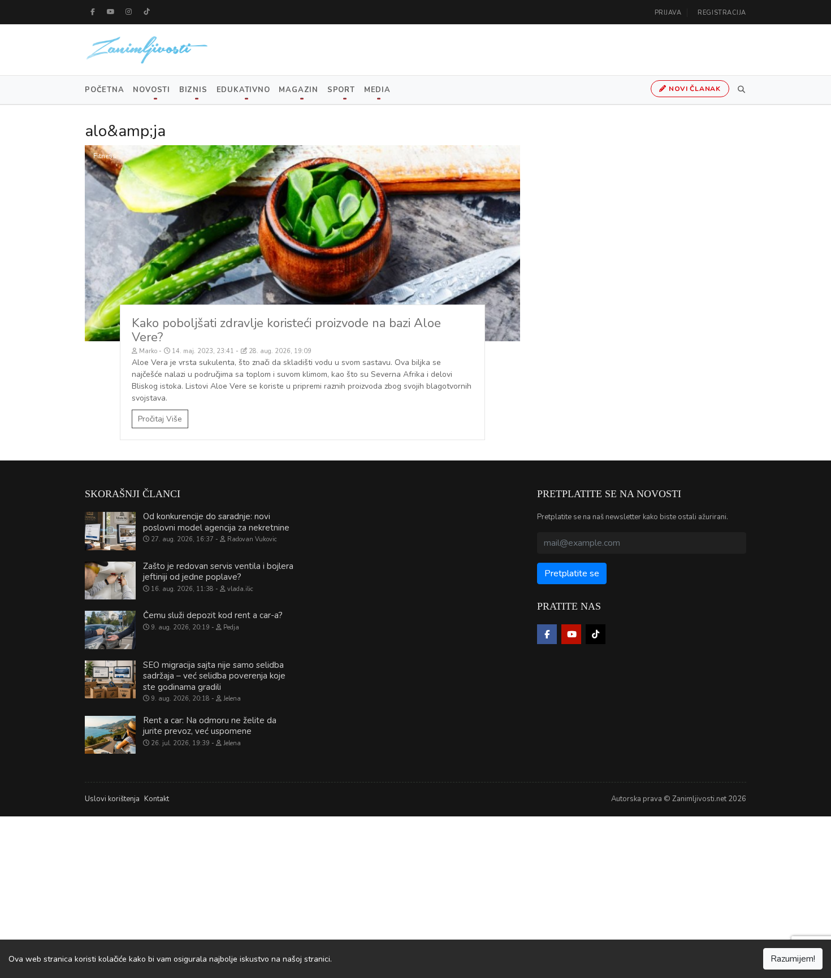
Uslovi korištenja (112, 799)
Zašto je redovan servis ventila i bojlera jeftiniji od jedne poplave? (218, 571)
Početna (104, 90)
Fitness (104, 155)
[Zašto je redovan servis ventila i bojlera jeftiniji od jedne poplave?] (110, 581)
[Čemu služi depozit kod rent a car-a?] (110, 630)
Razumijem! (793, 959)
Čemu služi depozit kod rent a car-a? (213, 615)
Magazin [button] (298, 90)
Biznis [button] (193, 90)
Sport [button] (341, 90)
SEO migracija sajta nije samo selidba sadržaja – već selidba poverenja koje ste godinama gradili (214, 676)
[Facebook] (93, 12)
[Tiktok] (147, 12)
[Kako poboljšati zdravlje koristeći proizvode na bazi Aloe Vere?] (302, 243)
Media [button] (377, 90)
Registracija (722, 12)
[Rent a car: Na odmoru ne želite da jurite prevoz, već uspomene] (110, 735)
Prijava (668, 12)
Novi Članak (693, 88)
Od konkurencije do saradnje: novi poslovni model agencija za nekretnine (216, 522)
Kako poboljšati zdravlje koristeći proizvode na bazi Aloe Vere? (286, 330)
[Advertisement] (339, 895)
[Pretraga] (739, 89)
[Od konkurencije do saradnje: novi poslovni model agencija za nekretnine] (110, 531)
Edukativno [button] (243, 90)
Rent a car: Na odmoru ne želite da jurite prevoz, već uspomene (209, 726)
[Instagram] (129, 12)
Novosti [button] (151, 90)
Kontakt (156, 799)
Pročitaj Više (160, 419)
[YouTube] (111, 12)
